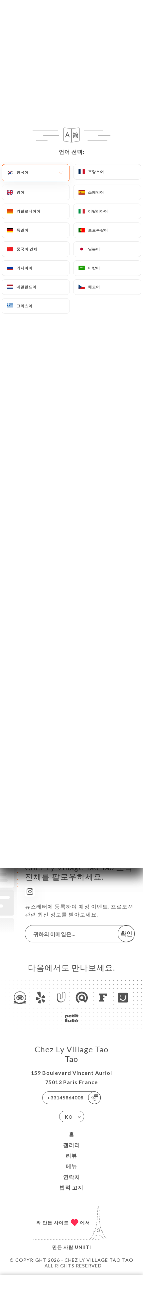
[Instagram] (30, 892)
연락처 (71, 1176)
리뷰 (71, 1155)
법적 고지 (71, 1187)
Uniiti (83, 1247)
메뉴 (71, 1166)
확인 (126, 933)
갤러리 (71, 1145)
